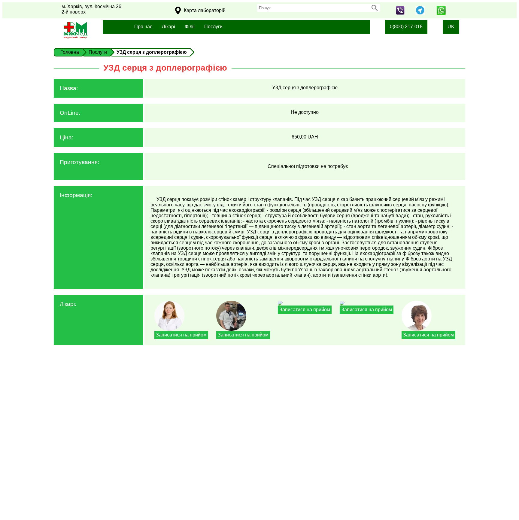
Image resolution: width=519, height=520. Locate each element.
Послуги (213, 26)
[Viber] (400, 13)
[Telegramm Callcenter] (420, 13)
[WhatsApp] (441, 13)
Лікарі (168, 26)
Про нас (143, 26)
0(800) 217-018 (406, 26)
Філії (190, 26)
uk (451, 26)
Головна (69, 52)
